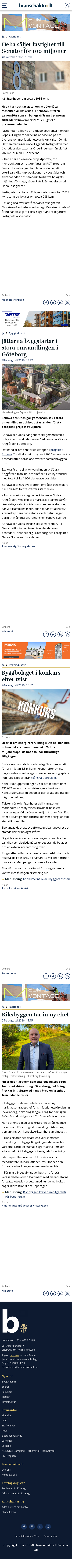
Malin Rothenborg (13, 299)
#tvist (24, 888)
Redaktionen (9, 973)
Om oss (6, 1469)
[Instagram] (32, 1527)
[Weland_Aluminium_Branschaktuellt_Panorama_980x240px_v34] (36, 319)
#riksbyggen (40, 1205)
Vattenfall (7, 1440)
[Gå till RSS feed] (67, 302)
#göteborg (20, 546)
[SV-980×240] (36, 22)
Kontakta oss (9, 1474)
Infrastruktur (9, 1401)
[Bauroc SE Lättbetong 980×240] (36, 650)
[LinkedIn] (40, 1527)
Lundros (14, 1355)
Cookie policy (50, 1536)
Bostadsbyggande (12, 1435)
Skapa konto (9, 1512)
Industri (6, 1396)
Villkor (37, 1536)
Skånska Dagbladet (43, 778)
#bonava (7, 546)
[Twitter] (48, 1527)
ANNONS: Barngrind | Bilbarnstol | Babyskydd (28, 1450)
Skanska (6, 1415)
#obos (31, 546)
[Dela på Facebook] (46, 302)
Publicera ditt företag (14, 1488)
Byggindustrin (17, 333)
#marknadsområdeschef (17, 1205)
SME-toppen (9, 1455)
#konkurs (14, 888)
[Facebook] (24, 1527)
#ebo (5, 888)
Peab (5, 1430)
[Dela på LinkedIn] (60, 302)
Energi (5, 1386)
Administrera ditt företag (16, 1493)
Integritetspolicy (23, 1536)
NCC (4, 1420)
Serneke (6, 1445)
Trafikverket (8, 1425)
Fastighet (15, 36)
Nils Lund (7, 631)
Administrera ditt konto (15, 1507)
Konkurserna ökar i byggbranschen (46, 879)
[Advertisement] (36, 256)
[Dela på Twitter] (53, 302)
